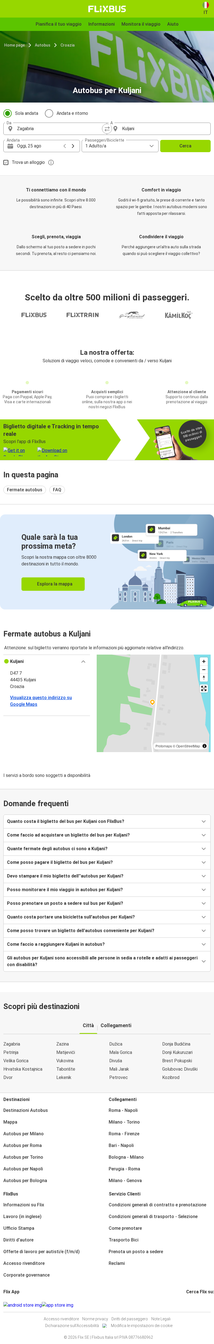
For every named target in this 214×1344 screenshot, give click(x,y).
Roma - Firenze (124, 1133)
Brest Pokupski (177, 1060)
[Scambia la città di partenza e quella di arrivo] (107, 129)
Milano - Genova (125, 1180)
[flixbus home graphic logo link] (107, 9)
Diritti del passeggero (129, 1319)
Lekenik (63, 1077)
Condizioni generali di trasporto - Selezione (153, 1216)
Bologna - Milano (126, 1157)
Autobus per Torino (23, 1157)
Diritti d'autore (18, 1240)
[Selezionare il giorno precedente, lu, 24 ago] (64, 146)
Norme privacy (95, 1319)
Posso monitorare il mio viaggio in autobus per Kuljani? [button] (65, 889)
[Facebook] (187, 1305)
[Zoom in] (204, 661)
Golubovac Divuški (180, 1069)
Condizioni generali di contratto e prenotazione (157, 1204)
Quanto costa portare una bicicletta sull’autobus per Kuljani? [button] (71, 917)
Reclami (117, 1263)
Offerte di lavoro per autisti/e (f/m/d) (41, 1251)
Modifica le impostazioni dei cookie (141, 1325)
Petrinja (10, 1052)
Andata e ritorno (72, 113)
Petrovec (118, 1077)
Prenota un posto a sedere (136, 1251)
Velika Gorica (15, 1060)
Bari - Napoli (121, 1145)
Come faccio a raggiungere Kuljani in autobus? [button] (56, 944)
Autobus (42, 45)
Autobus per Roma (22, 1145)
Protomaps (163, 745)
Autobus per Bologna (25, 1180)
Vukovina (65, 1060)
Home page (14, 45)
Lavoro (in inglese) (22, 1216)
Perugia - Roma (124, 1169)
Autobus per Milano (23, 1133)
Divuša (115, 1060)
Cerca (185, 146)
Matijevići (65, 1052)
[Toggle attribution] (204, 746)
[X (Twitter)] (193, 1305)
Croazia (67, 45)
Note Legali (161, 1319)
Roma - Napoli (123, 1110)
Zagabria (11, 1044)
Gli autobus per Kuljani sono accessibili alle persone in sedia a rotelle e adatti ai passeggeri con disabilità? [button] (102, 961)
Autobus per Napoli (23, 1169)
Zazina (62, 1044)
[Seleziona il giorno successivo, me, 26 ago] (73, 146)
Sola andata (26, 113)
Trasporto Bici (123, 1240)
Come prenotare (125, 1228)
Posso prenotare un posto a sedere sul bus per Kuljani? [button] (65, 903)
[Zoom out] (204, 669)
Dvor (8, 1077)
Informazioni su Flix (23, 1204)
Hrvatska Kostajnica (22, 1069)
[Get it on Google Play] (22, 1305)
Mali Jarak (119, 1069)
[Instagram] (188, 1305)
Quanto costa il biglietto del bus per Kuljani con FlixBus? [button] (65, 821)
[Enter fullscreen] (204, 688)
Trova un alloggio (28, 162)
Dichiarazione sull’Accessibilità (72, 1325)
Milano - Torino (124, 1122)
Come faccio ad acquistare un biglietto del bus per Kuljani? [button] (68, 835)
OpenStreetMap (188, 745)
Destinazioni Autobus (25, 1110)
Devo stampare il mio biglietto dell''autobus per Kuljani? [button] (65, 876)
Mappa (10, 1122)
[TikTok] (195, 1305)
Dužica (115, 1044)
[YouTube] (190, 1305)
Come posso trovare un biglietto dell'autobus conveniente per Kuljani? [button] (80, 930)
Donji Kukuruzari (177, 1052)
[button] (46, 661)
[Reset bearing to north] (204, 678)
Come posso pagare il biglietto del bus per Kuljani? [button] (60, 862)
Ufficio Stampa (18, 1228)
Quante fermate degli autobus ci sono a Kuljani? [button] (57, 848)
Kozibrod (170, 1077)
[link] (107, 561)
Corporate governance (26, 1275)
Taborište (65, 1069)
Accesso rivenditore (24, 1263)
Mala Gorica (120, 1052)
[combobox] (60, 128)
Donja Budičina (176, 1044)
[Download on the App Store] (57, 1305)
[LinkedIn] (192, 1305)
